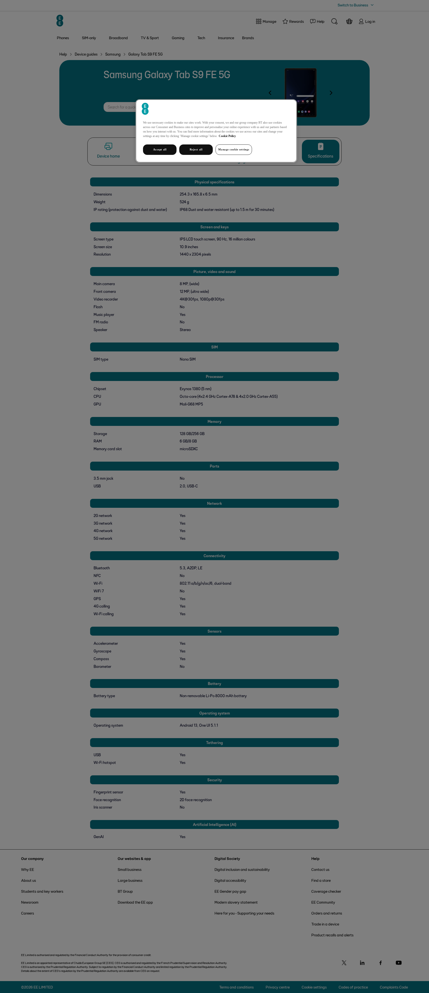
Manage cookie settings (233, 149)
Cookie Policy (227, 136)
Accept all (160, 149)
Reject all (196, 149)
